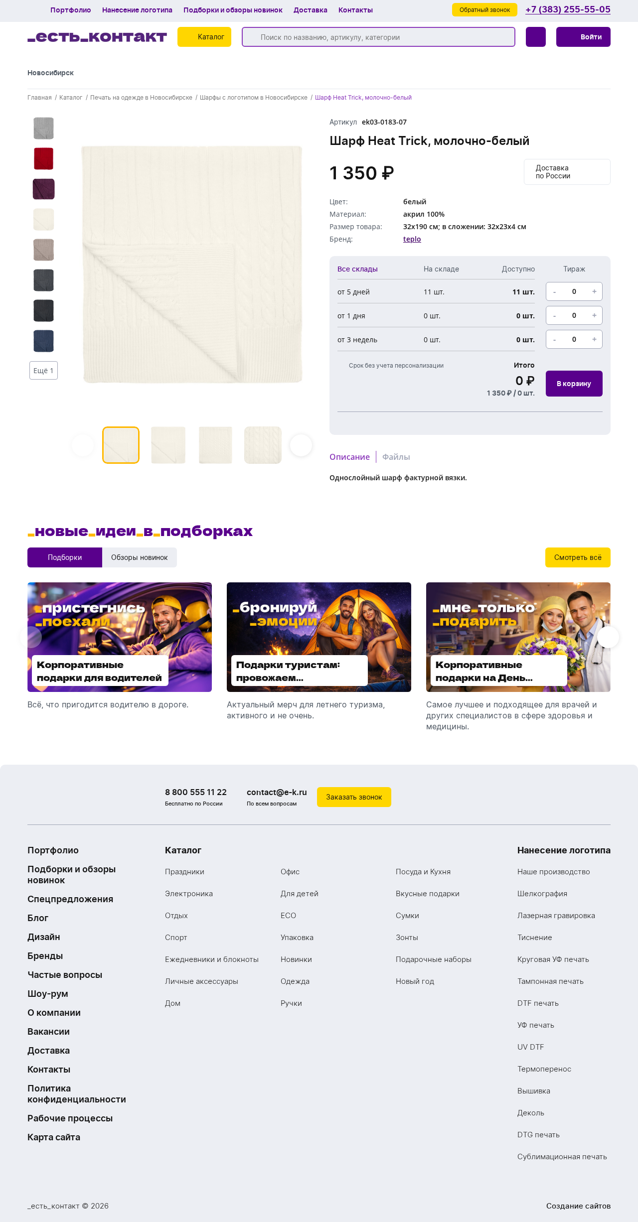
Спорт (176, 937)
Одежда (295, 981)
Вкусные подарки (428, 893)
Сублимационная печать (562, 1156)
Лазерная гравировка (556, 915)
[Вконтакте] (561, 797)
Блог (37, 918)
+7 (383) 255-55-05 (568, 9)
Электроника (189, 893)
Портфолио (70, 9)
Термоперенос (544, 1069)
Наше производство (553, 871)
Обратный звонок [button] (485, 9)
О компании (54, 1012)
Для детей (300, 893)
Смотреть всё (578, 557)
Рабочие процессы (70, 1118)
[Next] (301, 445)
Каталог (183, 850)
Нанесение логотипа (137, 9)
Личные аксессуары (201, 981)
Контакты (355, 9)
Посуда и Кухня (423, 871)
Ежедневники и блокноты (212, 959)
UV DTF (530, 1047)
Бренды (45, 955)
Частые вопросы (64, 974)
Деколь (530, 1112)
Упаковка (297, 937)
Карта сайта (53, 1137)
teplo (412, 239)
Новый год (415, 981)
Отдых (176, 915)
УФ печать (535, 1025)
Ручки (291, 1003)
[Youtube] (601, 797)
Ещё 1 (43, 370)
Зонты (407, 937)
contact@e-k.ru (277, 792)
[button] (583, 37)
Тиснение (534, 937)
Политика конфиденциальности (76, 1093)
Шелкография (542, 893)
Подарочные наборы (434, 959)
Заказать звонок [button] (354, 797)
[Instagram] (581, 797)
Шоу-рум (47, 993)
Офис (290, 871)
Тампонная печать (550, 981)
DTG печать (538, 1134)
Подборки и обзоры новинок (233, 9)
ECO (288, 915)
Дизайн (43, 937)
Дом (172, 1003)
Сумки (407, 915)
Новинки (296, 959)
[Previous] (83, 445)
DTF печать (538, 1003)
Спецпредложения (70, 899)
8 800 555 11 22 (196, 792)
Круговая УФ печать (553, 959)
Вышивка (533, 1090)
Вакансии (48, 1031)
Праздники (184, 871)
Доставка (310, 9)
